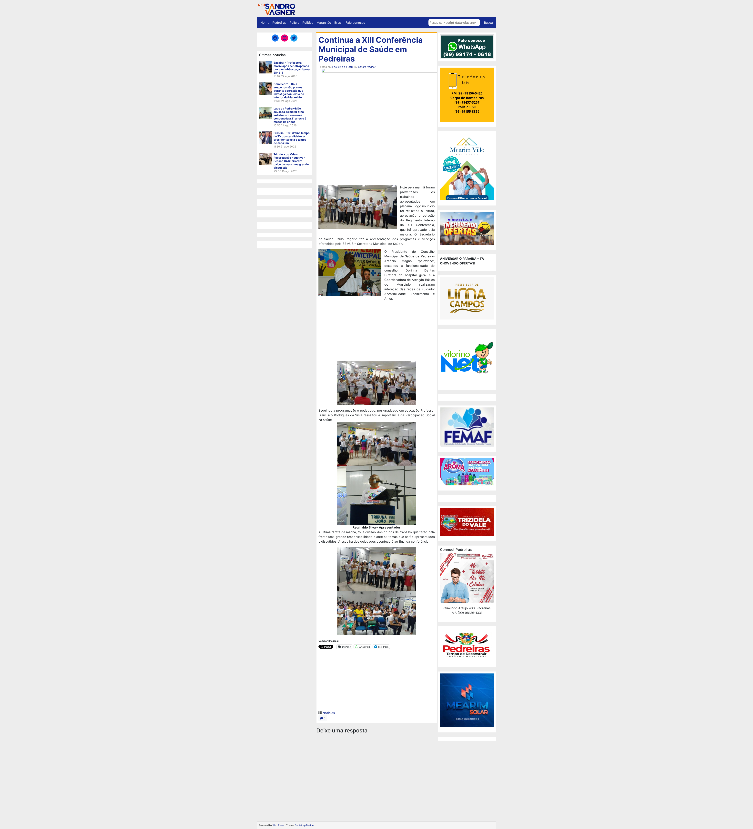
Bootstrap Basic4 (304, 825)
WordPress (278, 825)
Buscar (489, 22)
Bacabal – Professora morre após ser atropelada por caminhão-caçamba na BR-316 (292, 67)
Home (264, 22)
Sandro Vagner (367, 66)
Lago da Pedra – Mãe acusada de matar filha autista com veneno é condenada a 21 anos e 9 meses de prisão (290, 115)
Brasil (338, 22)
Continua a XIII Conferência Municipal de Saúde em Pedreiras (370, 49)
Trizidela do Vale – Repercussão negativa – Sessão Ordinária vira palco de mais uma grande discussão (291, 161)
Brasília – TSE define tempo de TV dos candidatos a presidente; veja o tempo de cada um (292, 138)
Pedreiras (279, 22)
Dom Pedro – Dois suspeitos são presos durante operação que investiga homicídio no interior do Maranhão (289, 90)
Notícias (329, 713)
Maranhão (323, 22)
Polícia (294, 22)
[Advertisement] (376, 331)
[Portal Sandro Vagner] (276, 8)
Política (307, 22)
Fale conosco (355, 22)
